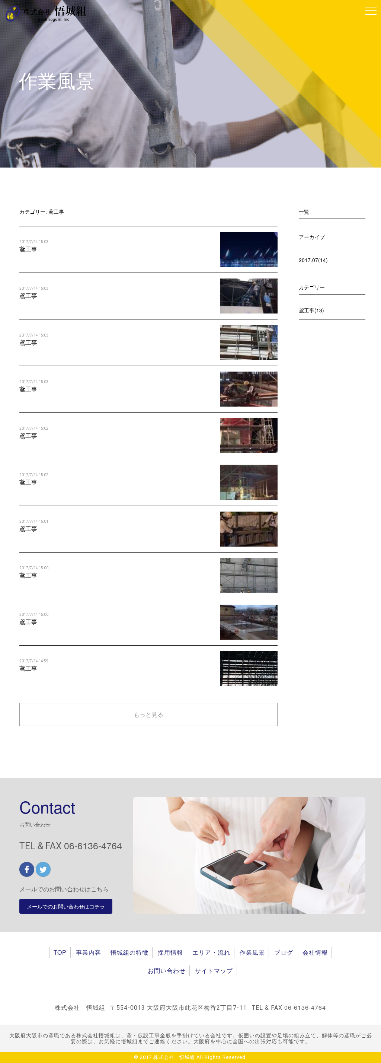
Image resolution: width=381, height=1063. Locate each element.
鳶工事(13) (311, 310)
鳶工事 (28, 249)
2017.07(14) (313, 260)
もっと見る (148, 714)
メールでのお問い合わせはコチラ (66, 906)
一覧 (304, 211)
